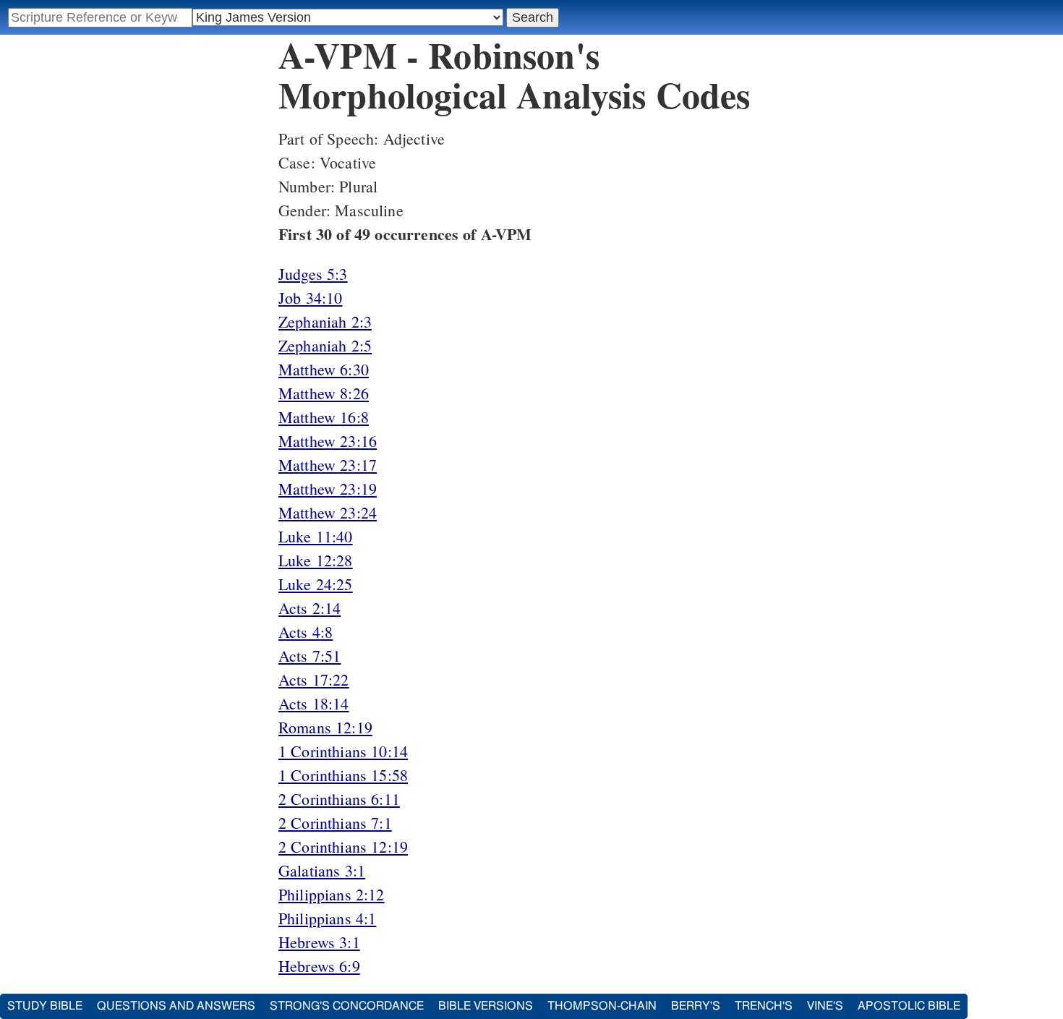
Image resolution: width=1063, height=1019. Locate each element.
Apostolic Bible (909, 1006)
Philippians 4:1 (327, 918)
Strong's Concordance (347, 1006)
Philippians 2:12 (331, 894)
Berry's (695, 1006)
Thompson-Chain (602, 1006)
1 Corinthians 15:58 (343, 774)
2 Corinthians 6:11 (339, 798)
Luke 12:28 (315, 560)
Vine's (825, 1006)
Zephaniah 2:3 (325, 321)
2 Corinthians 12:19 (343, 846)
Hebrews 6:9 (319, 965)
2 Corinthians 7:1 (335, 822)
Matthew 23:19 (327, 488)
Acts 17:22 (313, 679)
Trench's (764, 1006)
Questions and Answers (176, 1006)
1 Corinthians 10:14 (343, 751)
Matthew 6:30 (323, 369)
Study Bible (44, 1006)
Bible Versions (485, 1006)
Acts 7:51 (309, 655)
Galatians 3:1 (321, 870)
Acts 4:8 (305, 631)
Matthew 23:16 (327, 440)
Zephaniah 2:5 (325, 345)
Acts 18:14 (313, 703)
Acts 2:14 (309, 607)
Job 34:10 (310, 297)
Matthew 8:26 (323, 393)
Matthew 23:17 (327, 464)
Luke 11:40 (315, 536)
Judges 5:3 (313, 273)
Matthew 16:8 (323, 416)
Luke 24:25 (315, 584)
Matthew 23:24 (327, 512)
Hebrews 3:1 (319, 941)
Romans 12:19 (325, 727)
